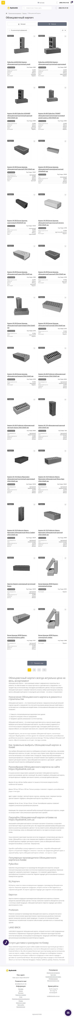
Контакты (20, 993)
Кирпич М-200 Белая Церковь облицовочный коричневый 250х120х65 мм (21, 325)
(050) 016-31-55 (64, 2)
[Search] (24, 8)
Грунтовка (53, 975)
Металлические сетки (53, 981)
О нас (20, 997)
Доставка (20, 989)
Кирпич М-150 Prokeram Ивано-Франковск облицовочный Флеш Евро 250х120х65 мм (51, 479)
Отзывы (21, 1001)
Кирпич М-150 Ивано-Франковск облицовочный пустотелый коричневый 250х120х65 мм (21, 479)
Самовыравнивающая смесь (53, 977)
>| (44, 670)
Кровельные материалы (53, 973)
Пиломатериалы (53, 979)
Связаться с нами (21, 1003)
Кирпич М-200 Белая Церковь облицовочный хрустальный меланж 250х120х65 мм (51, 223)
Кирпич (25, 13)
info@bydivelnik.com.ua (53, 996)
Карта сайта (21, 1005)
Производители (21, 1007)
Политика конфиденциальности (21, 999)
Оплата (21, 991)
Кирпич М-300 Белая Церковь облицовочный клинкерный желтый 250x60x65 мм (50, 169)
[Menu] (3, 2)
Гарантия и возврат (21, 995)
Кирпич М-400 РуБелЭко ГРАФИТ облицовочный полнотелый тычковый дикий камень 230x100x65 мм (51, 116)
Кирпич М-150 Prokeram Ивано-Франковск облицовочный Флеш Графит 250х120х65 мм (21, 532)
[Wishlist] (34, 36)
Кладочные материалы (15, 13)
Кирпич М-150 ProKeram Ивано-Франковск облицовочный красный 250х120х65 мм (50, 532)
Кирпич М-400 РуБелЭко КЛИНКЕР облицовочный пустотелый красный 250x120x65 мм (19, 116)
